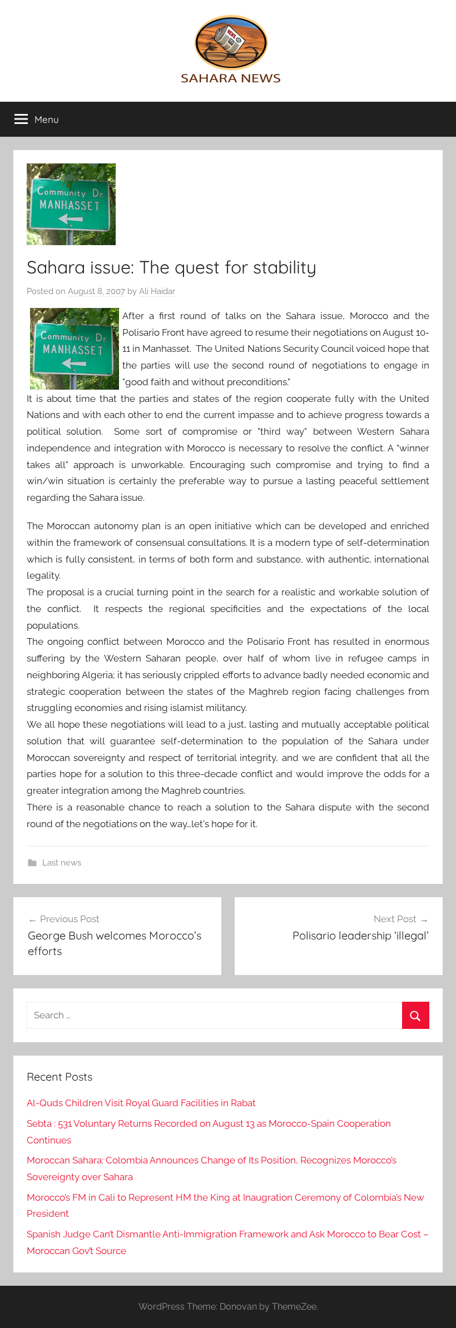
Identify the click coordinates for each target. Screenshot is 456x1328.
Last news (61, 863)
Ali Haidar (157, 291)
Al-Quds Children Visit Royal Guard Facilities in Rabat (141, 1102)
